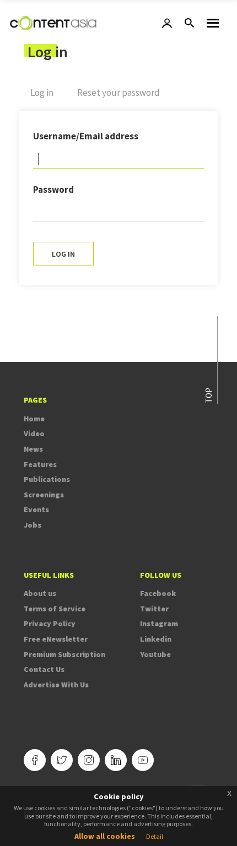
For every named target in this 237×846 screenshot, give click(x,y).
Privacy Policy (50, 623)
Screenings (44, 495)
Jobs (32, 525)
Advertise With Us (56, 685)
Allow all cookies (104, 836)
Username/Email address (85, 136)
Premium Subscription (64, 654)
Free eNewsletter (56, 639)
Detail (154, 836)
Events (36, 509)
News (33, 449)
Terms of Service (54, 609)
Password (53, 189)
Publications (47, 479)
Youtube (155, 654)
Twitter (154, 609)
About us (40, 593)
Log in (47, 97)
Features (40, 464)
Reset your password (118, 92)
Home (34, 419)
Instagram (159, 623)
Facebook (158, 593)
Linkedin (155, 639)
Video (34, 433)
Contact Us (44, 669)
